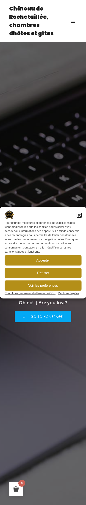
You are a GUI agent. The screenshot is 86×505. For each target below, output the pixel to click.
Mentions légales (68, 293)
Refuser (43, 273)
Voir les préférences (43, 285)
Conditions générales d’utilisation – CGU (30, 293)
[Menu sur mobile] (73, 21)
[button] (79, 215)
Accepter (43, 260)
